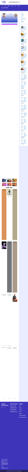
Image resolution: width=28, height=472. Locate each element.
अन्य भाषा (18, 5)
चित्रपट (12, 5)
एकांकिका (8, 5)
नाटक (5, 5)
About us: (22, 13)
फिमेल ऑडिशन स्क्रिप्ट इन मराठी (13, 411)
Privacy (20, 411)
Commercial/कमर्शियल (4, 7)
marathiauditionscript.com (14, 2)
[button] (2, 10)
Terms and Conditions (22, 415)
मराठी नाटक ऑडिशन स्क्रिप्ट (13, 409)
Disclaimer (20, 413)
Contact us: (22, 14)
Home (2, 5)
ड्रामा (15, 5)
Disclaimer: (22, 15)
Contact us (20, 409)
